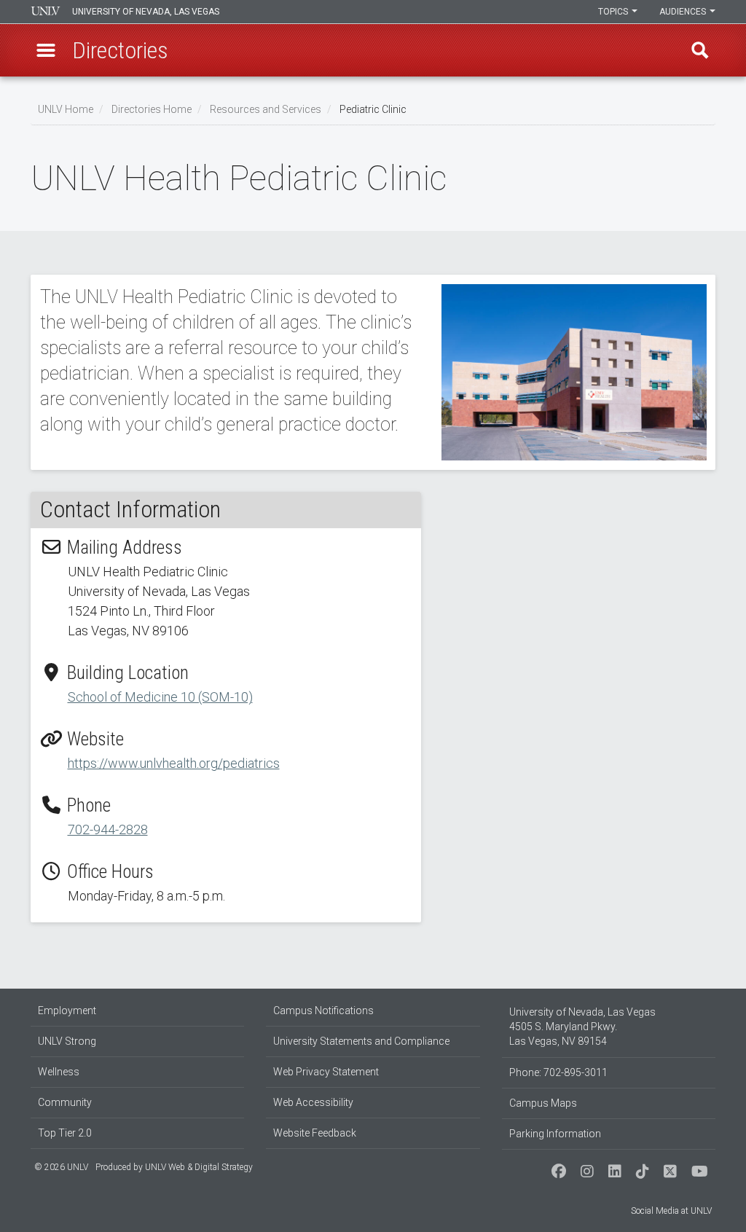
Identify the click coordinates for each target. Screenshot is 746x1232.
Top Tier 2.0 (65, 1133)
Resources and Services (265, 109)
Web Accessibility (313, 1102)
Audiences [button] (683, 12)
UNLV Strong (67, 1041)
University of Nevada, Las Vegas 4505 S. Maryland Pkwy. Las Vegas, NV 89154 (582, 1026)
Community (65, 1102)
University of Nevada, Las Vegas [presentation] (145, 12)
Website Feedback (314, 1133)
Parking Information (555, 1133)
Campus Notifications (323, 1010)
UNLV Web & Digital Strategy (199, 1167)
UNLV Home (65, 109)
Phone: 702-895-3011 (558, 1072)
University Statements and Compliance (361, 1041)
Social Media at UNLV (671, 1211)
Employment (67, 1010)
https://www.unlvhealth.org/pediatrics (174, 763)
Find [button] (700, 50)
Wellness (58, 1072)
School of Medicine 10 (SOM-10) (160, 697)
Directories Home (151, 109)
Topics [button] (614, 12)
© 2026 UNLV (61, 1167)
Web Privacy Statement (326, 1072)
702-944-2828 (108, 829)
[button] (46, 50)
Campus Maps (543, 1103)
